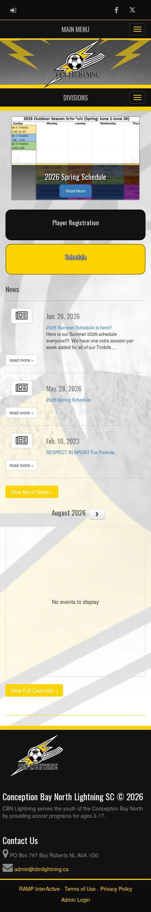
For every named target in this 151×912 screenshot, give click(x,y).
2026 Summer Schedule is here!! (78, 327)
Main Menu (75, 29)
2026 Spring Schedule (68, 399)
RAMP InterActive (39, 888)
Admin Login (75, 899)
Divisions (75, 97)
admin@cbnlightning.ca (41, 869)
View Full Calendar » (34, 690)
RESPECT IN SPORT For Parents (80, 452)
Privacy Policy (116, 888)
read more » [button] (22, 360)
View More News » (32, 491)
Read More (75, 190)
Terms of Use (80, 888)
